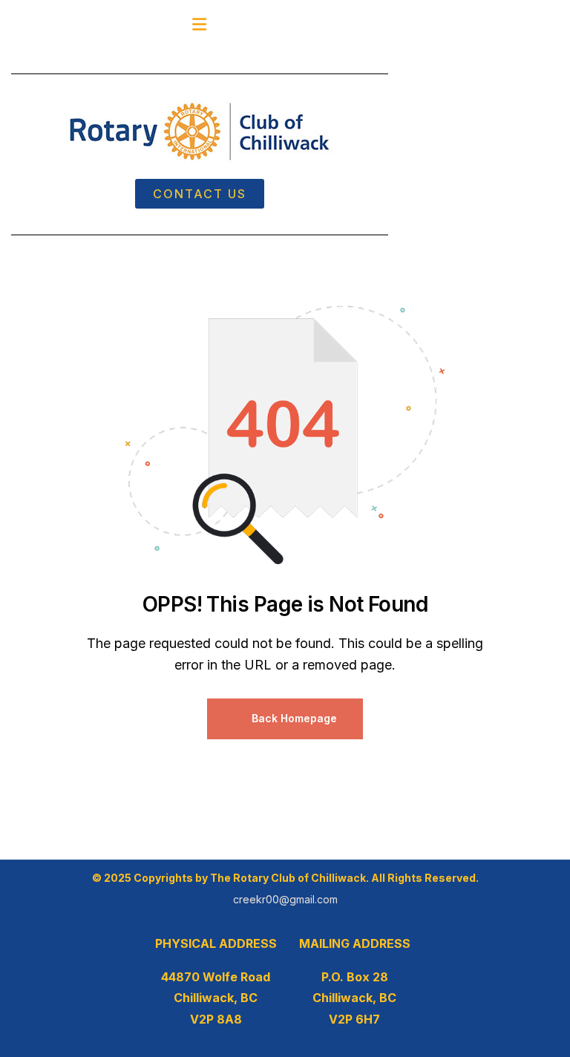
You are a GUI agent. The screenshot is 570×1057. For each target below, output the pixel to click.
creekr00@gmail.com (285, 899)
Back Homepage (293, 718)
